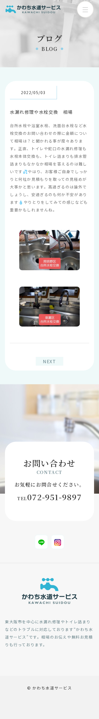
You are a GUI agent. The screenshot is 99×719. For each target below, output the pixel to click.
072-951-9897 (49, 496)
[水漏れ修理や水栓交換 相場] (49, 234)
